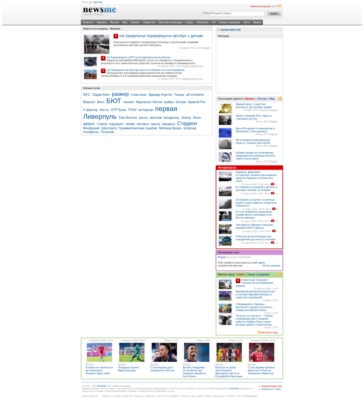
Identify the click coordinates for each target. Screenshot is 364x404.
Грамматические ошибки (138, 128)
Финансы (150, 396)
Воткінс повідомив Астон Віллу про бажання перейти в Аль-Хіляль (194, 372)
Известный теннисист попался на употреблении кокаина (254, 282)
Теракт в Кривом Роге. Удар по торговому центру (254, 117)
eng (100, 2)
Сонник (184, 396)
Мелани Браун (170, 128)
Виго (100, 102)
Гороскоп (127, 396)
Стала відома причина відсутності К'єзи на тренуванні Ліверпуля (261, 370)
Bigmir (206, 48)
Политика (202, 22)
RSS (275, 6)
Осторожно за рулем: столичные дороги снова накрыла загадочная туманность (256, 202)
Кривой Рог (197, 102)
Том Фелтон (128, 117)
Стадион (187, 123)
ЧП (213, 22)
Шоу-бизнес (219, 396)
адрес (261, 262)
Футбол (89, 364)
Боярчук (189, 128)
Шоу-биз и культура (170, 22)
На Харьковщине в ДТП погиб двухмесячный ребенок (138, 57)
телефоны (91, 132)
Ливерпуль (100, 116)
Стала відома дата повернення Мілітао (162, 369)
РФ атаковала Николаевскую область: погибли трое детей (253, 142)
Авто (159, 396)
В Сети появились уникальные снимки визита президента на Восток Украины (254, 214)
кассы (143, 117)
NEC (86, 94)
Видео (257, 22)
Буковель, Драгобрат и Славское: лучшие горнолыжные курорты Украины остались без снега (256, 176)
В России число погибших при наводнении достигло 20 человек (255, 238)
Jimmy (186, 117)
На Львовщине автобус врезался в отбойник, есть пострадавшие (146, 70)
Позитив (107, 132)
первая (166, 108)
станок (102, 124)
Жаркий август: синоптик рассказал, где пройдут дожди (254, 106)
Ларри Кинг (101, 94)
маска (155, 124)
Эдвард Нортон (160, 94)
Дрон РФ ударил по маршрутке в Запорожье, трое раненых (255, 130)
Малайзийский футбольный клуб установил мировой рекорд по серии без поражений (255, 294)
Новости (88, 22)
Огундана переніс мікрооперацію (128, 369)
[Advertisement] (249, 65)
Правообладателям (271, 386)
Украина (102, 22)
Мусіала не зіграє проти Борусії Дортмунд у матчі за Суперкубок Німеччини (228, 372)
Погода (116, 396)
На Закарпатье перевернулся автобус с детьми (161, 36)
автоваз (143, 124)
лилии (130, 124)
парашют (116, 124)
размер (120, 94)
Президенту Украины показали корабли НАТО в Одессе (254, 226)
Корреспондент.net (192, 66)
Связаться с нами (271, 389)
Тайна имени (196, 396)
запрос (89, 124)
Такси (239, 396)
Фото (247, 22)
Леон (197, 117)
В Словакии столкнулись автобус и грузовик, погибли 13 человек (256, 189)
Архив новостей (230, 29)
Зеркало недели (268, 110)
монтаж (156, 117)
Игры (208, 396)
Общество (149, 22)
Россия (114, 22)
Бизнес (135, 22)
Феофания (91, 128)
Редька (222, 257)
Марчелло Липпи (149, 102)
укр (95, 2)
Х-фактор (91, 110)
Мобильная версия (260, 6)
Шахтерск (109, 128)
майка (169, 102)
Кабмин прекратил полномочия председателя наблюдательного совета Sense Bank (255, 155)
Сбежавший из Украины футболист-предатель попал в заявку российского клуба (254, 307)
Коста (104, 110)
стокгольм (138, 94)
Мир (124, 22)
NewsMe (101, 386)
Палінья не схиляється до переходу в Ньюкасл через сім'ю (99, 370)
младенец (171, 117)
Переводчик (250, 396)
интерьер (146, 110)
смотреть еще (269, 332)
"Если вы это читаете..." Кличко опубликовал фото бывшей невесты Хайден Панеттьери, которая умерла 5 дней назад (254, 320)
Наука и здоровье (229, 22)
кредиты (168, 124)
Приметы (139, 396)
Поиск (206, 13)
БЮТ (113, 101)
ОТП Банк (118, 110)
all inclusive (195, 94)
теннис (128, 102)
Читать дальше (271, 265)
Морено (89, 102)
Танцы (179, 94)
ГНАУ (132, 110)
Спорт (189, 22)
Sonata (180, 102)
